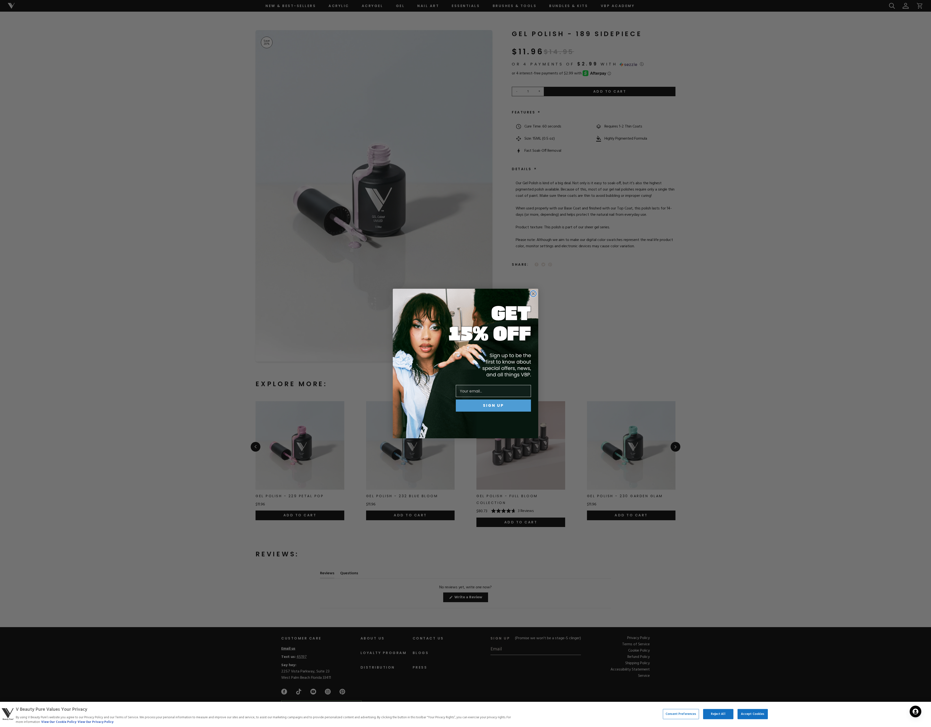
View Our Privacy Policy (95, 722)
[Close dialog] (533, 294)
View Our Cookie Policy (58, 722)
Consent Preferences (681, 714)
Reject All (718, 714)
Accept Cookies (752, 714)
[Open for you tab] (915, 711)
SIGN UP (493, 405)
